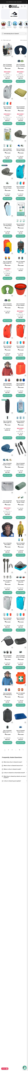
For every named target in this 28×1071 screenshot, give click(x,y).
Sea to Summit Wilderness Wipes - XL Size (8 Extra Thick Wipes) (20, 224)
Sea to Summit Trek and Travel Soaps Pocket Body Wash (7, 149)
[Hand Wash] (4, 145)
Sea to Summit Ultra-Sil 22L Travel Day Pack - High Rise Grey (7, 618)
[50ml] (17, 417)
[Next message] (24, 2)
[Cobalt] (19, 145)
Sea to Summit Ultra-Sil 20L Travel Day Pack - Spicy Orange (7, 346)
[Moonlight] (4, 459)
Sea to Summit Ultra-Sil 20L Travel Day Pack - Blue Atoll (20, 187)
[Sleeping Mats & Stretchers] (3, 23)
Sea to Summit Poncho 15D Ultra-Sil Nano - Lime (20, 543)
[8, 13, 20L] (9, 258)
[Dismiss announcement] (26, 2)
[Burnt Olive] (20, 380)
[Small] (4, 652)
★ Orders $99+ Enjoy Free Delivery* (14, 1)
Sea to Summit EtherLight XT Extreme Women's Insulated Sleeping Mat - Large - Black (7, 421)
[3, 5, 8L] (5, 258)
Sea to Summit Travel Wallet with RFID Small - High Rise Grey (7, 656)
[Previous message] (4, 2)
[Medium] (7, 652)
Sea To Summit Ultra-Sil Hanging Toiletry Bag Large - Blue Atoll (20, 262)
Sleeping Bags (15, 27)
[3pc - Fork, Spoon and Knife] (7, 577)
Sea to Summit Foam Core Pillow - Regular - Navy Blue (20, 731)
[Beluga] (17, 380)
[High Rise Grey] (4, 103)
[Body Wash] (10, 145)
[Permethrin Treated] (9, 380)
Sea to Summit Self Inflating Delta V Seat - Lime (21, 107)
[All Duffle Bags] (20, 23)
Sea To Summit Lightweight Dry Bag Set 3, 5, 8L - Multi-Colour (7, 262)
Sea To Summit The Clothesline (7, 65)
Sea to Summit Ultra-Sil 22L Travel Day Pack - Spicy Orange (20, 346)
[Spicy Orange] (10, 103)
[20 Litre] (7, 727)
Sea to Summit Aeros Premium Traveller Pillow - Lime (7, 304)
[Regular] (5, 380)
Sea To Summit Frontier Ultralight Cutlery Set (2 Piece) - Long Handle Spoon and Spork (7, 581)
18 (19, 749)
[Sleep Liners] (9, 23)
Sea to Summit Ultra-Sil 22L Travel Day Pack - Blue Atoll (20, 618)
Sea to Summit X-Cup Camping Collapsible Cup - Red (20, 304)
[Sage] (7, 459)
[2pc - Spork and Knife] (4, 577)
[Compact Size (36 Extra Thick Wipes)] (20, 220)
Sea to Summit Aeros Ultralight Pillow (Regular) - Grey (20, 656)
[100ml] (20, 417)
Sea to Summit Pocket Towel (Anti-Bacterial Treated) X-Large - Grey (7, 187)
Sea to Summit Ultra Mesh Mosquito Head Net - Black (7, 543)
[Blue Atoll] (7, 103)
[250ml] (23, 417)
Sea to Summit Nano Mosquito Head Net (7, 693)
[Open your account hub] (25, 1068)
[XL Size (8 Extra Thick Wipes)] (23, 220)
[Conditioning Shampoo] (7, 145)
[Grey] (22, 145)
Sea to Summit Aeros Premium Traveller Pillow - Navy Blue (20, 65)
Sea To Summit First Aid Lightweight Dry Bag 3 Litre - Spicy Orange (20, 693)
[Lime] (22, 61)
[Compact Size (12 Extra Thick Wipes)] (17, 220)
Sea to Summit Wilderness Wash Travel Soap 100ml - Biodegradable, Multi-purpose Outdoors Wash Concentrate (20, 421)
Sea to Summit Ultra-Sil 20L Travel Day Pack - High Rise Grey (7, 107)
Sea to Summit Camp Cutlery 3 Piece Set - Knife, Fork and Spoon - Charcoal (20, 464)
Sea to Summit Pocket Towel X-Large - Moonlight (7, 464)
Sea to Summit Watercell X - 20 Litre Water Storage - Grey (7, 731)
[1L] (19, 689)
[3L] (22, 689)
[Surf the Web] (23, 380)
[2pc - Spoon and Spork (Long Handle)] (10, 577)
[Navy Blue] (19, 61)
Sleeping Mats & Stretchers (3, 28)
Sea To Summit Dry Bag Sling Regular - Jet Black (7, 224)
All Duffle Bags (21, 27)
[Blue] (19, 539)
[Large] (7, 417)
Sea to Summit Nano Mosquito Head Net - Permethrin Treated (7, 384)
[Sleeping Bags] (15, 23)
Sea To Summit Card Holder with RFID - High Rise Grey (7, 501)
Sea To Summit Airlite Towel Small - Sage (20, 501)
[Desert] (10, 459)
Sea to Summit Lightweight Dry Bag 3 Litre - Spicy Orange (20, 384)
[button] (2, 6)
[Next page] (23, 749)
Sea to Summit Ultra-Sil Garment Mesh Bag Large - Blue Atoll (20, 581)
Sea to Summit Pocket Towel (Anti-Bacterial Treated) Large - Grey (20, 149)
